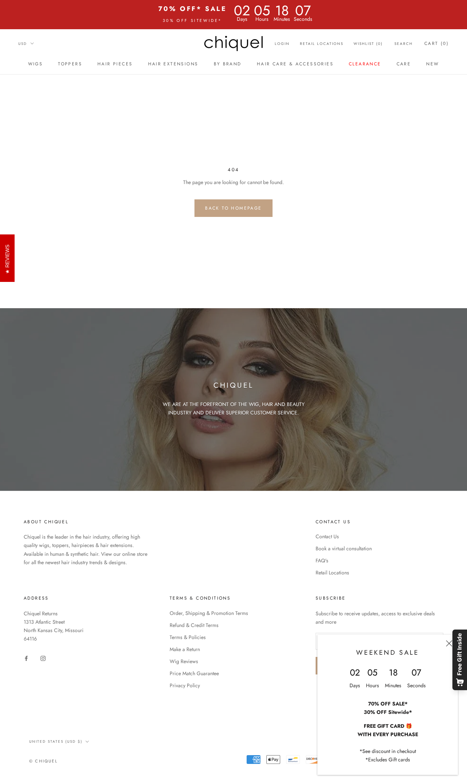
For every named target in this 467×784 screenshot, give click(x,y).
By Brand (228, 64)
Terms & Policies (188, 637)
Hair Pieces (114, 64)
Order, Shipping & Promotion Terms (209, 613)
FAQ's (322, 560)
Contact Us (327, 536)
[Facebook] (26, 658)
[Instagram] (43, 658)
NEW (432, 64)
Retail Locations (321, 43)
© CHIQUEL (43, 761)
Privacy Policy (185, 685)
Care (404, 64)
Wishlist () (368, 43)
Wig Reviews (184, 661)
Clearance (365, 64)
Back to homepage (233, 208)
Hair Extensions (173, 64)
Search (403, 43)
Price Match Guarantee (194, 673)
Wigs (35, 64)
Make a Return (185, 649)
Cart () (436, 43)
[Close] (449, 643)
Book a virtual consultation (344, 548)
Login (282, 43)
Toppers (70, 64)
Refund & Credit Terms (194, 625)
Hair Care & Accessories (295, 64)
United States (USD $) (55, 741)
